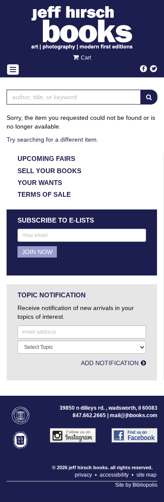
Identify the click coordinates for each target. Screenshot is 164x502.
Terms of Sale (44, 194)
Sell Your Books (49, 170)
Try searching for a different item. (52, 139)
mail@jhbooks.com (133, 415)
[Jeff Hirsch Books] (82, 28)
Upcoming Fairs (46, 158)
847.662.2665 (89, 415)
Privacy (83, 475)
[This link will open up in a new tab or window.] (72, 435)
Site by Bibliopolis (136, 485)
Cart (85, 58)
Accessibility (114, 475)
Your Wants (39, 182)
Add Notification (110, 362)
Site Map (146, 475)
